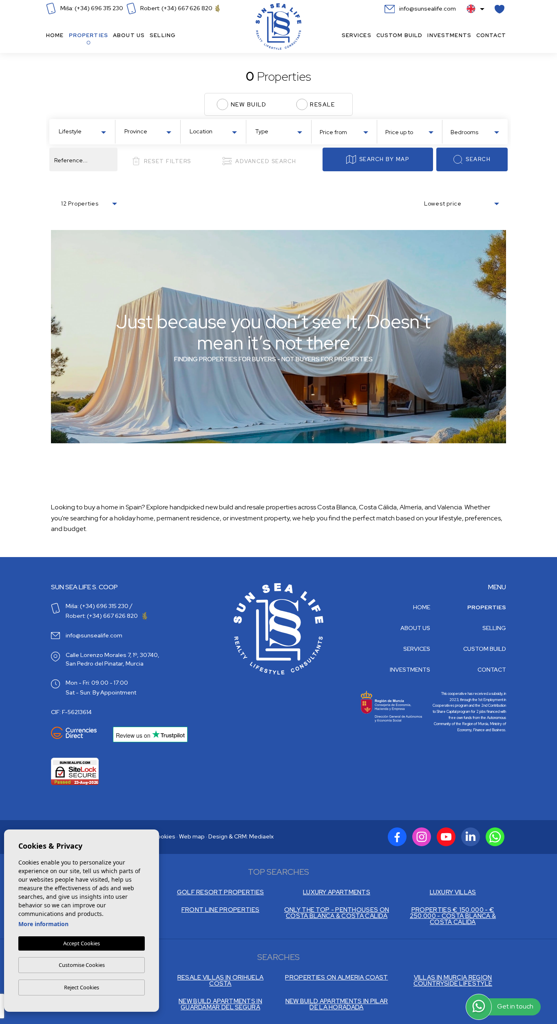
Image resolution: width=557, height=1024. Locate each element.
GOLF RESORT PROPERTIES (220, 892)
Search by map (384, 159)
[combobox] (82, 131)
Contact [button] (491, 35)
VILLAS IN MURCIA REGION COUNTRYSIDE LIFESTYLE (452, 981)
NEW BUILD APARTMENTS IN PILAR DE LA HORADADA (336, 1004)
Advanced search (265, 161)
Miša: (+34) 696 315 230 (91, 8)
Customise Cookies (82, 965)
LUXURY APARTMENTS (336, 892)
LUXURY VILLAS (453, 892)
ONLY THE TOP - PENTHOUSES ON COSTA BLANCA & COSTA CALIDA (336, 913)
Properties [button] (88, 35)
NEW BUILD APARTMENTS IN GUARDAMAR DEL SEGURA (220, 1004)
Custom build (399, 35)
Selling (163, 35)
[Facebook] (397, 836)
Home (55, 35)
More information (43, 924)
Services (356, 35)
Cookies (164, 836)
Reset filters (167, 161)
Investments (449, 35)
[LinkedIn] (470, 836)
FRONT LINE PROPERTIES (220, 910)
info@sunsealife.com (427, 8)
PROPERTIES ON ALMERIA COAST (336, 978)
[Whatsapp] (495, 836)
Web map (192, 836)
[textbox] (84, 131)
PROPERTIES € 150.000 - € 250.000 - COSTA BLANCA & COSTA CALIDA (453, 916)
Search (478, 159)
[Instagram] (421, 836)
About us (129, 35)
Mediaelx (261, 836)
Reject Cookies (81, 987)
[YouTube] (446, 836)
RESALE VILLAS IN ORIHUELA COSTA (220, 981)
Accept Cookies (81, 943)
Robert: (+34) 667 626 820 (176, 8)
